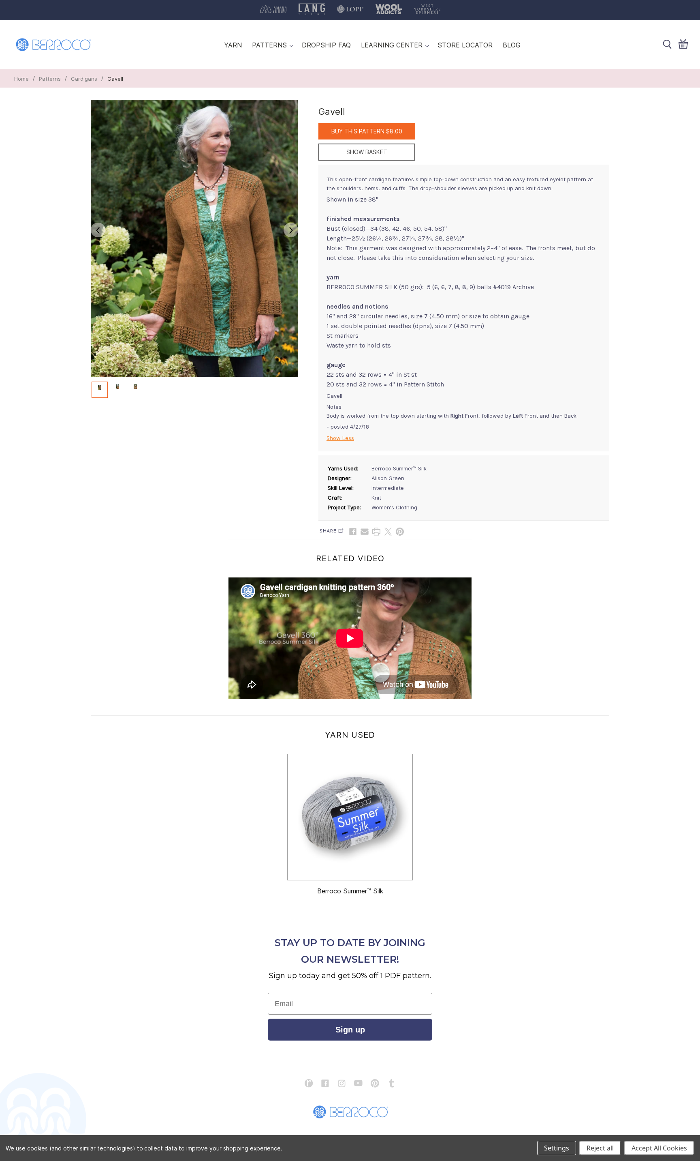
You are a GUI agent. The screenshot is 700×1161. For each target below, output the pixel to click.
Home (21, 78)
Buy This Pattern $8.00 (366, 131)
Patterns (50, 78)
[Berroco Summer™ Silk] (350, 817)
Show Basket (366, 151)
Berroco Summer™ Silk (350, 891)
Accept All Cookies (659, 1148)
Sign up (350, 1029)
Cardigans (84, 78)
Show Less (340, 438)
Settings (556, 1148)
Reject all (600, 1148)
